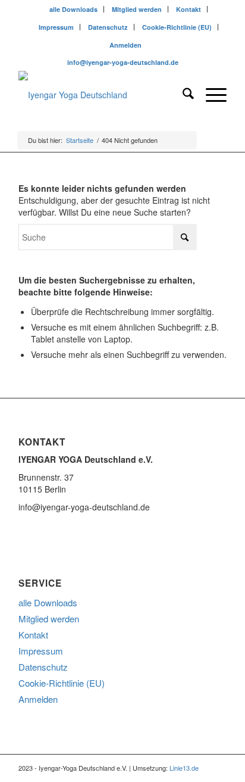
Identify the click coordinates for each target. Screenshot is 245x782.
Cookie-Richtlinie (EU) (177, 27)
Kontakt (188, 9)
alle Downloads (73, 9)
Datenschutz (108, 27)
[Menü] (210, 95)
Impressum (56, 27)
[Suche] (182, 95)
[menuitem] (73, 9)
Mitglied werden (137, 9)
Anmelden (125, 44)
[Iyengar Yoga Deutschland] (101, 95)
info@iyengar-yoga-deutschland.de (122, 62)
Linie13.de (184, 767)
